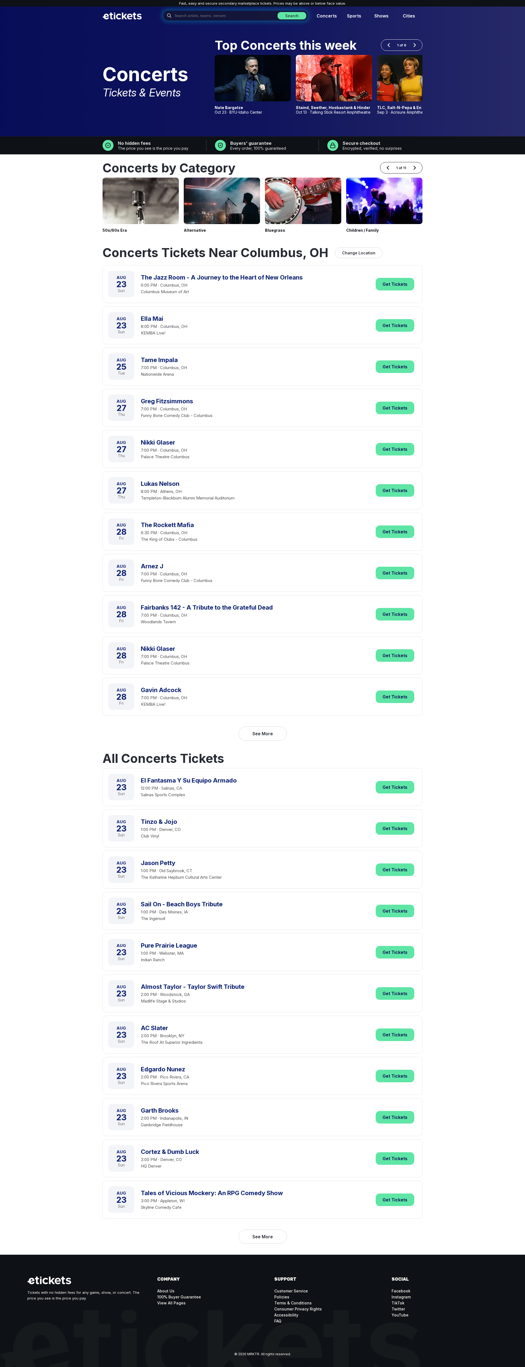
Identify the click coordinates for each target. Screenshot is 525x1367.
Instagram (401, 1297)
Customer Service (291, 1291)
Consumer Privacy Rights (298, 1309)
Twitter (398, 1309)
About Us (165, 1291)
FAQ (277, 1321)
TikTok (398, 1303)
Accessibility (286, 1315)
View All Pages (171, 1303)
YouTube (400, 1315)
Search (292, 15)
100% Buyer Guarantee (179, 1297)
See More (262, 733)
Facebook (401, 1291)
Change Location (358, 253)
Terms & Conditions (293, 1303)
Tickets (395, 284)
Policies (281, 1297)
